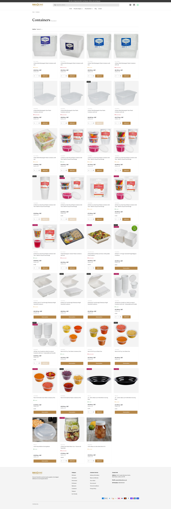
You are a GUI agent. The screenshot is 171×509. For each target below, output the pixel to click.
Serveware (74, 478)
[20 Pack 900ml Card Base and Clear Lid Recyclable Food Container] (99, 236)
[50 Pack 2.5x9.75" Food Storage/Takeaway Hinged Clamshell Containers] (44, 285)
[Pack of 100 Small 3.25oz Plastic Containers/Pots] (44, 380)
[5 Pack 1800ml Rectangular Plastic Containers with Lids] (44, 140)
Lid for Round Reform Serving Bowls (42, 446)
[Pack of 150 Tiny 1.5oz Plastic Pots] (126, 334)
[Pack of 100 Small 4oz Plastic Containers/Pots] (72, 380)
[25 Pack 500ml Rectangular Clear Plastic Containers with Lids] (44, 93)
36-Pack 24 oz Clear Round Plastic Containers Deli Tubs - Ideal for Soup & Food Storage (45, 254)
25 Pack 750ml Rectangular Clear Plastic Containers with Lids (96, 111)
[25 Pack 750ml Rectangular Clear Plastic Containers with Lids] (99, 93)
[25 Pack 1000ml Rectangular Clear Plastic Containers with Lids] (126, 93)
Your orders (92, 480)
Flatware (74, 491)
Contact (100, 8)
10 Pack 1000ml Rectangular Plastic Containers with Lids (125, 64)
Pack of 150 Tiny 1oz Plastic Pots (95, 351)
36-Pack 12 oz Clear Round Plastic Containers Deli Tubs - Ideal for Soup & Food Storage (99, 205)
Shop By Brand (88, 8)
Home (70, 8)
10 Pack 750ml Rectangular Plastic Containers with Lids (99, 64)
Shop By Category (77, 8)
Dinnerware (74, 480)
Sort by (34, 29)
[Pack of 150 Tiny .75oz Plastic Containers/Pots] (72, 334)
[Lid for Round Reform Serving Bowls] (44, 429)
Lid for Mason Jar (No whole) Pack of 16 (96, 446)
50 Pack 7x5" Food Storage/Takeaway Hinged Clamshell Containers (71, 303)
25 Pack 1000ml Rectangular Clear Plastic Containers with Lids (124, 111)
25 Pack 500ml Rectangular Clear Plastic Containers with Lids (42, 111)
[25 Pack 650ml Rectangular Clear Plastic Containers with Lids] (72, 93)
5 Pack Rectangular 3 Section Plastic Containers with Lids (71, 254)
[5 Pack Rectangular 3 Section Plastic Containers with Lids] (72, 236)
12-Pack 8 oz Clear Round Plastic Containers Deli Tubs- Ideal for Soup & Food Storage (71, 158)
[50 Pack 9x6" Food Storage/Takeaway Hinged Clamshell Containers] (99, 285)
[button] (134, 4)
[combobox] (86, 4)
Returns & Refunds (94, 478)
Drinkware (74, 483)
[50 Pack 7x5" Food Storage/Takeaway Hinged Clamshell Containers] (72, 285)
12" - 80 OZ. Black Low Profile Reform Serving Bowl (98, 398)
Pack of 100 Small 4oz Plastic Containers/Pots (71, 397)
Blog (96, 8)
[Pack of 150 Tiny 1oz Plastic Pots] (99, 334)
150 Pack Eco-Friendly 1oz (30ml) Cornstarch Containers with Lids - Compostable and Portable (126, 303)
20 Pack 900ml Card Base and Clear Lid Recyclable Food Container (99, 254)
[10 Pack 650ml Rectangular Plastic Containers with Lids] (72, 46)
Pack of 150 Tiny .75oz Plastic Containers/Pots (71, 351)
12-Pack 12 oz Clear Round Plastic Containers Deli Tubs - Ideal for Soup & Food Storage (99, 158)
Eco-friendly (74, 494)
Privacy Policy (93, 488)
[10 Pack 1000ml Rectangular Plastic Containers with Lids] (126, 46)
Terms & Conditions (94, 486)
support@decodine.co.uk (121, 480)
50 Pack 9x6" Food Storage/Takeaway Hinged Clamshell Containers (98, 303)
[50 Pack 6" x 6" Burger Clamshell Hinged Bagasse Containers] (126, 236)
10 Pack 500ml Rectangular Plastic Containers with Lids (45, 64)
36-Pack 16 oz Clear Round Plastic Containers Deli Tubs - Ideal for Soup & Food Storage (126, 205)
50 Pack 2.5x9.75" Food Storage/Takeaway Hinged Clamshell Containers (45, 303)
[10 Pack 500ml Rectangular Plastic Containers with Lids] (44, 46)
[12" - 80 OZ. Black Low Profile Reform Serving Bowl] (99, 380)
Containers (37, 12)
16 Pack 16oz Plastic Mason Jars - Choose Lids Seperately (71, 447)
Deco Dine (36, 504)
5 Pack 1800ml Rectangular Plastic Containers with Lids (45, 158)
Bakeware (74, 486)
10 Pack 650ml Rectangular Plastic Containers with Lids (72, 64)
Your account (93, 483)
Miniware (74, 475)
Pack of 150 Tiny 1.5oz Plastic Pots (122, 351)
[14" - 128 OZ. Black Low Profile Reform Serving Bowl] (126, 380)
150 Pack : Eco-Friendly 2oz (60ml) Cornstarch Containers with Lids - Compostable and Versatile (45, 352)
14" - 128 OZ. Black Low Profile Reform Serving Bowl (125, 398)
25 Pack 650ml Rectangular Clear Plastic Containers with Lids (69, 111)
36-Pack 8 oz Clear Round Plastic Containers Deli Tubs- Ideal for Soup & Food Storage (71, 205)
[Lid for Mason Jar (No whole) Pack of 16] (99, 429)
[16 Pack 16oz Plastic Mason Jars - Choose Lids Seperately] (72, 429)
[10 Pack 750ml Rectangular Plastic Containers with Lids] (99, 46)
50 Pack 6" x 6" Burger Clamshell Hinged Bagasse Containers (125, 254)
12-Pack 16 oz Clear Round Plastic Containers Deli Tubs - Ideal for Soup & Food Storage (126, 158)
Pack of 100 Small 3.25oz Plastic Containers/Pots (44, 397)
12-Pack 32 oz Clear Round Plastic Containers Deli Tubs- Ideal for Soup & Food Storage (45, 205)
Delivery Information (94, 475)
